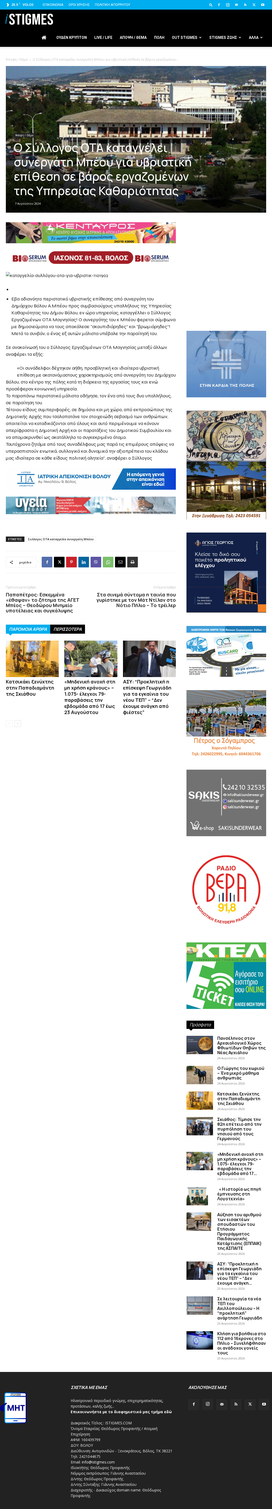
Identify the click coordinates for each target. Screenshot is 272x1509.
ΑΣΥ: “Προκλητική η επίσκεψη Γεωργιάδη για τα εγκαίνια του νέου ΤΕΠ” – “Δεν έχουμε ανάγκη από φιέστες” (147, 696)
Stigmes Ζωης (223, 37)
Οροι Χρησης (79, 5)
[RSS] (245, 5)
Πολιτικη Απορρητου (112, 5)
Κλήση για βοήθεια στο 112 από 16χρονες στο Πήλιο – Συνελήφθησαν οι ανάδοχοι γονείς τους (241, 1343)
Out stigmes (184, 37)
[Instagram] (228, 5)
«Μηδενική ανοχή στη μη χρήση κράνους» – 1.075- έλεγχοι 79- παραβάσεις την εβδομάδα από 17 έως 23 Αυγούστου (89, 696)
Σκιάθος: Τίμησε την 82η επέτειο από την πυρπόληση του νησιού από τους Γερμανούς (239, 1128)
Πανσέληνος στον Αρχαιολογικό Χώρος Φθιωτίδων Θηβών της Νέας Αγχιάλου (241, 1045)
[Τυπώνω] (132, 562)
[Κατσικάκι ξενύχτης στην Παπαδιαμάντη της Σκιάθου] (32, 659)
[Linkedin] (83, 562)
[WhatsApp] (108, 562)
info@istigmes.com (98, 1462)
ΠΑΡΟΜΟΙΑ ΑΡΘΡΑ (28, 629)
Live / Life (103, 37)
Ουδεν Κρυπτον (71, 37)
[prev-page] (9, 723)
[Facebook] (219, 5)
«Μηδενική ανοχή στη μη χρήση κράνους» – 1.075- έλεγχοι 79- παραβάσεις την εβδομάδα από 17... (240, 1163)
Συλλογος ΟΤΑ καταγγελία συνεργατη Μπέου (61, 539)
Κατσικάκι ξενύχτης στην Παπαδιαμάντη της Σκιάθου (30, 687)
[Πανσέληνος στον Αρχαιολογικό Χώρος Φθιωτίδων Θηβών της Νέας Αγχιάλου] (199, 1045)
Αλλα (253, 37)
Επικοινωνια (53, 5)
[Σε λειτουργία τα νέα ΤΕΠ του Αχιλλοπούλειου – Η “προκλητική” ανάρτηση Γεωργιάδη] (199, 1305)
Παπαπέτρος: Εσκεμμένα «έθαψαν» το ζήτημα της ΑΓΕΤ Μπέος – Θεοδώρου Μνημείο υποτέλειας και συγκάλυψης (42, 602)
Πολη (159, 37)
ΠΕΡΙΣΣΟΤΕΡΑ (67, 629)
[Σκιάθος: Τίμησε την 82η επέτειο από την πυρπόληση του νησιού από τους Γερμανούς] (199, 1126)
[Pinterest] (71, 562)
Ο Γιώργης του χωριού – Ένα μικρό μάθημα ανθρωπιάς (240, 1073)
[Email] (120, 562)
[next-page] (17, 723)
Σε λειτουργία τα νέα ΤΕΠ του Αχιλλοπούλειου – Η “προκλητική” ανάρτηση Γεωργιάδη (239, 1308)
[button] (211, 5)
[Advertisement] (226, 286)
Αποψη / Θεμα (133, 37)
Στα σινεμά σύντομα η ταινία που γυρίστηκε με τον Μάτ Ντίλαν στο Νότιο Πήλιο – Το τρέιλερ (136, 600)
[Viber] (96, 562)
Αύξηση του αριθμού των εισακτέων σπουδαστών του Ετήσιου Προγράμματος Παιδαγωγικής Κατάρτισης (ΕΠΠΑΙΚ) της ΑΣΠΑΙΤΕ (239, 1231)
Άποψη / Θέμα (17, 59)
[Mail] (236, 5)
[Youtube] (263, 5)
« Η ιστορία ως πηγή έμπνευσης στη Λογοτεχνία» (239, 1194)
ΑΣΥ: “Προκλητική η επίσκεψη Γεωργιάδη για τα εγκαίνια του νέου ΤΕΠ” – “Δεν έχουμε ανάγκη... (239, 1273)
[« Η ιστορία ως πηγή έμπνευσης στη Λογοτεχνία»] (197, 1196)
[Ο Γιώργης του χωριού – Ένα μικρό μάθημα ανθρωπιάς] (199, 1075)
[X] (254, 5)
